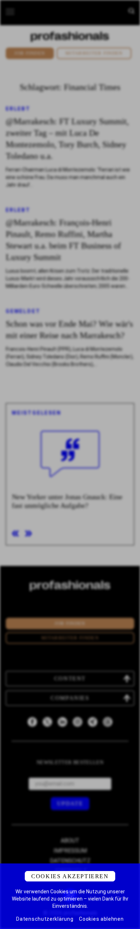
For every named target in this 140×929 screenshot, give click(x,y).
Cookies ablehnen (101, 919)
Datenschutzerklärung (44, 919)
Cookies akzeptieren (69, 876)
